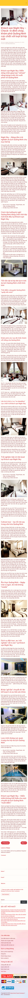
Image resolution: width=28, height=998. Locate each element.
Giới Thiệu (3, 971)
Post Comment (5, 894)
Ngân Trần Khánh (9, 42)
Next (23, 843)
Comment (3, 855)
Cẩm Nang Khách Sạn (10, 43)
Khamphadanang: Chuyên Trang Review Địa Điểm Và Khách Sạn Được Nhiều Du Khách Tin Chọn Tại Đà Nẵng (13, 911)
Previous (6, 843)
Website (3, 883)
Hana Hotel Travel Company (17, 993)
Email (2, 877)
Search (2, 899)
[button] (26, 3)
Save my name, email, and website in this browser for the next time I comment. (12, 890)
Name (3, 871)
